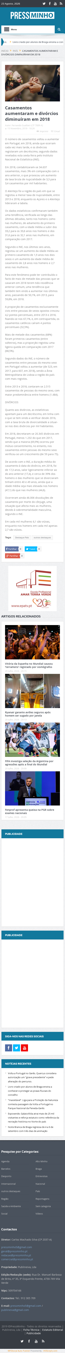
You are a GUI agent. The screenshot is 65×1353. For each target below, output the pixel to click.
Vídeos (39, 1213)
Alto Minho (41, 1161)
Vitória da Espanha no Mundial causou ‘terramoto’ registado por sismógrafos (29, 665)
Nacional (40, 1183)
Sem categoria (43, 1206)
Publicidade (34, 1333)
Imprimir (44, 131)
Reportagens (42, 1198)
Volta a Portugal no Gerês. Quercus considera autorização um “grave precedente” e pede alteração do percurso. (32, 1077)
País (38, 1191)
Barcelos (5, 1168)
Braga (39, 1168)
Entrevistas (41, 1176)
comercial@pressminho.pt (17, 1259)
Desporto (6, 1176)
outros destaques (42, 537)
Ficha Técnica (31, 1329)
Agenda (5, 1161)
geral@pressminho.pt (14, 1251)
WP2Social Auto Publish (19, 1350)
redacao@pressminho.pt (16, 1255)
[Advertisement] (32, 882)
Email (57, 131)
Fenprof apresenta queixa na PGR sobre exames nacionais (29, 811)
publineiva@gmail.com (15, 1310)
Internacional (8, 1183)
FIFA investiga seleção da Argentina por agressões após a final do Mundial (29, 762)
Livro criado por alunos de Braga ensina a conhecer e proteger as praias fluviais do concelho (30, 1090)
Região (4, 1198)
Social (4, 1213)
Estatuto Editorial (52, 1329)
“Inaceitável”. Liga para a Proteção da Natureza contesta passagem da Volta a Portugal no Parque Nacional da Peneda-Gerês (33, 1104)
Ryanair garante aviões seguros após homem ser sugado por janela (28, 714)
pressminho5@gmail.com (16, 1247)
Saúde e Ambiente (11, 1206)
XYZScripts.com (50, 1350)
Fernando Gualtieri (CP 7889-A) (27, 125)
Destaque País (22, 537)
